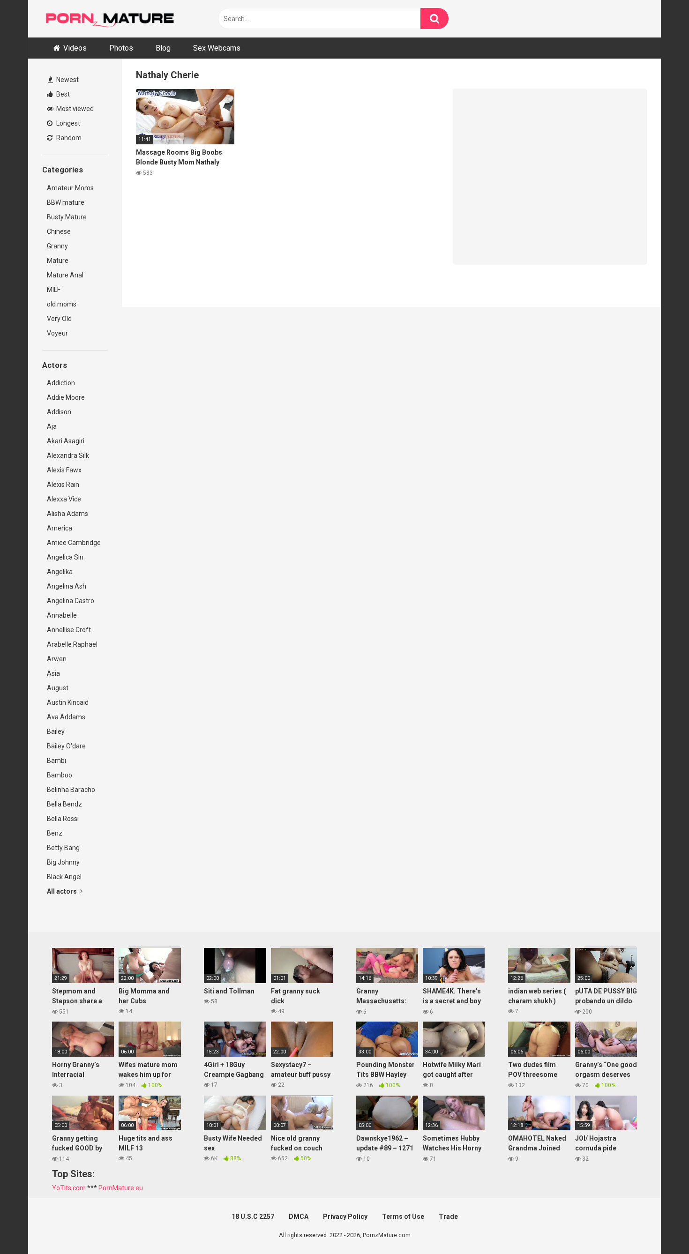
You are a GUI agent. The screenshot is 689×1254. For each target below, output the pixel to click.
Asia (53, 673)
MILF (53, 289)
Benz (54, 833)
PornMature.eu (120, 1188)
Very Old (59, 318)
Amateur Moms (70, 188)
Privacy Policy (345, 1216)
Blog (163, 48)
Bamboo (59, 775)
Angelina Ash (66, 586)
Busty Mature (67, 217)
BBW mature (65, 202)
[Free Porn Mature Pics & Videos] (112, 18)
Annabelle (62, 615)
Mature (57, 260)
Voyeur (57, 333)
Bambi (56, 760)
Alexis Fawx (64, 470)
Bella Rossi (63, 818)
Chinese (59, 231)
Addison (59, 412)
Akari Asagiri (65, 441)
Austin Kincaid (68, 702)
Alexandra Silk (68, 455)
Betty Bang (63, 847)
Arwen (57, 659)
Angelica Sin (65, 557)
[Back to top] (657, 1225)
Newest (67, 79)
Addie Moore (66, 397)
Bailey (56, 731)
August (57, 688)
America (59, 528)
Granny (57, 246)
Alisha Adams (67, 513)
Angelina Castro (70, 601)
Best (62, 94)
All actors (62, 891)
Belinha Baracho (71, 789)
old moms (61, 304)
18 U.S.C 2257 (253, 1216)
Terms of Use (403, 1216)
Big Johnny (63, 862)
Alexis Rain (63, 484)
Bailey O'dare (66, 746)
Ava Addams (66, 717)
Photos (121, 48)
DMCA (298, 1216)
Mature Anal (65, 275)
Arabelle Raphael (72, 644)
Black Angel (64, 877)
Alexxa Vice (64, 499)
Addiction (61, 383)
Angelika (60, 571)
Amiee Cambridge (74, 542)
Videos (75, 48)
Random (68, 138)
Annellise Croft (69, 630)
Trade (448, 1216)
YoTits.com (69, 1188)
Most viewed (74, 108)
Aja (52, 426)
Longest (67, 123)
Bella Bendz (64, 804)
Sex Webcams (216, 48)
